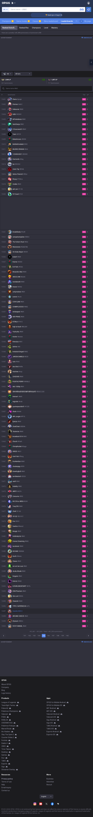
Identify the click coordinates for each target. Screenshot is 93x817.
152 (29, 636)
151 (24, 636)
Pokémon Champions (9, 711)
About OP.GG (6, 684)
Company (5, 687)
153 (34, 636)
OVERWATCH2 (7, 723)
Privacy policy (7, 779)
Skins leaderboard (51, 21)
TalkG (3, 761)
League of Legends (8, 702)
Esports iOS (50, 734)
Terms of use (6, 782)
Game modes (22, 21)
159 (62, 636)
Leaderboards (67, 21)
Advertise (50, 782)
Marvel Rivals (6, 729)
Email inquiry (6, 788)
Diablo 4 (4, 743)
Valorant (4, 714)
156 (48, 636)
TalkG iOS (50, 729)
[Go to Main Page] (6, 3)
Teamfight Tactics (8, 705)
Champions (7, 21)
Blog (3, 690)
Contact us (5, 790)
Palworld (4, 708)
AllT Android (51, 708)
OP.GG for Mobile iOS (54, 705)
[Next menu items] (81, 21)
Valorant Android (52, 714)
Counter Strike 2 (7, 737)
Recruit (49, 785)
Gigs (3, 767)
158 (58, 636)
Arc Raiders (5, 732)
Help (3, 785)
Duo (2, 758)
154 (39, 636)
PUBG (3, 717)
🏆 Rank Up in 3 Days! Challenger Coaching (53, 15)
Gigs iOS (49, 723)
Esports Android (52, 732)
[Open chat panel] (91, 62)
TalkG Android (51, 726)
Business (49, 779)
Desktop (4, 752)
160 (67, 636)
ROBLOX (4, 720)
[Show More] (13, 2)
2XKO (3, 746)
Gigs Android (51, 720)
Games (4, 755)
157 (53, 636)
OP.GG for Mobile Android (56, 702)
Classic (36, 21)
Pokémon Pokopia (8, 726)
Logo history (6, 693)
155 (43, 636)
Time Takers (6, 749)
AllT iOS (49, 711)
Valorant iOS (51, 717)
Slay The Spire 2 (7, 734)
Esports (4, 764)
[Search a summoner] (81, 9)
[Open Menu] (88, 2)
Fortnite (4, 740)
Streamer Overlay (8, 770)
